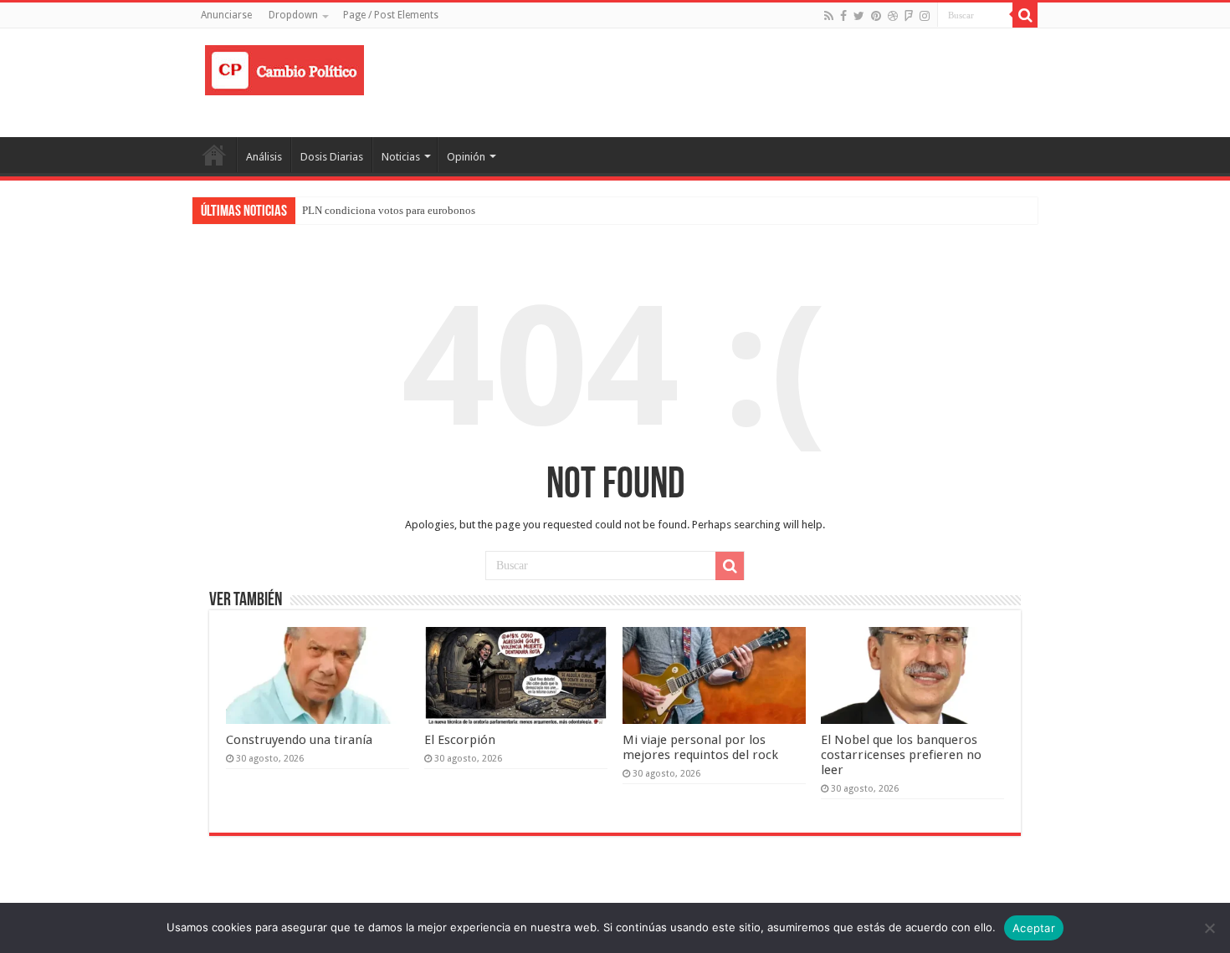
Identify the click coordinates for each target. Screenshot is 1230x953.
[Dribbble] (892, 16)
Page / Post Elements (390, 15)
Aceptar (1033, 928)
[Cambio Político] (284, 67)
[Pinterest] (876, 16)
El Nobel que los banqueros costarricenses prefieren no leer (901, 754)
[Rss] (829, 16)
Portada (214, 154)
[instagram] (924, 16)
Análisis (264, 156)
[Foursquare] (909, 16)
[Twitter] (859, 16)
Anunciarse (226, 15)
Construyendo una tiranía (299, 739)
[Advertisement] (720, 82)
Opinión (466, 156)
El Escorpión (459, 739)
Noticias (401, 156)
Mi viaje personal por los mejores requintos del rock (700, 747)
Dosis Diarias (331, 156)
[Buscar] (1025, 15)
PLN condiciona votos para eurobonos (388, 210)
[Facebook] (843, 16)
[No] (1209, 928)
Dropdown (293, 15)
